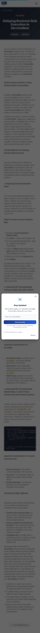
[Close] (35, 296)
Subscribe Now (20, 322)
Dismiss (33, 335)
